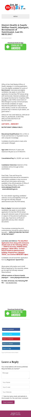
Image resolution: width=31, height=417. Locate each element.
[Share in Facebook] (3, 325)
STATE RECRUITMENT (7, 38)
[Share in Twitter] (20, 325)
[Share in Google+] (16, 325)
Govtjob (13, 413)
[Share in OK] (12, 325)
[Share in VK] (7, 325)
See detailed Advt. (11, 283)
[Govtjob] (15, 7)
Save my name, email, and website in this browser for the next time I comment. (15, 397)
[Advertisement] (15, 67)
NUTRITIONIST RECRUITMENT (11, 352)
